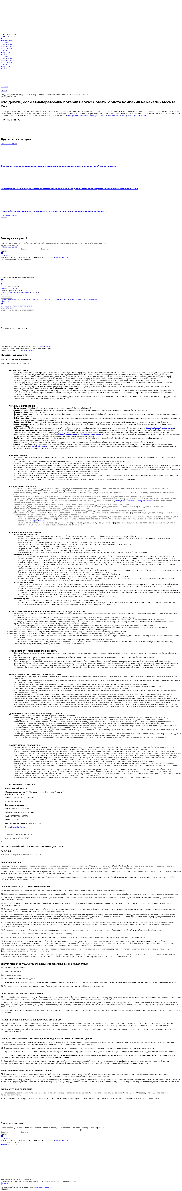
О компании (13, 306)
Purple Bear (29, 350)
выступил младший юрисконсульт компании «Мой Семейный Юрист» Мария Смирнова (107, 116)
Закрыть (4, 1183)
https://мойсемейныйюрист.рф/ (159, 428)
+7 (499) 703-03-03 (9, 36)
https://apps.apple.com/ (68, 434)
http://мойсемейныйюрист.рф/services (134, 501)
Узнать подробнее (44, 1187)
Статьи (4, 308)
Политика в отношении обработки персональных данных (43, 300)
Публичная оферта (9, 300)
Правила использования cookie (83, 300)
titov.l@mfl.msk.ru (45, 346)
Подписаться (6, 297)
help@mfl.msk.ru (37, 521)
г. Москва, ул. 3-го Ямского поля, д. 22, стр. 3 (20, 293)
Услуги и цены (25, 306)
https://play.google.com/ (92, 434)
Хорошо (4, 1189)
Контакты (11, 308)
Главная (4, 306)
